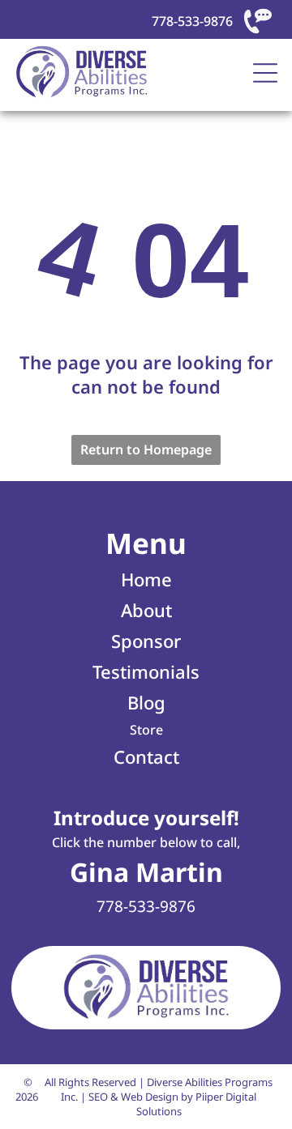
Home (146, 579)
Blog (146, 702)
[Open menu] (265, 73)
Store (146, 730)
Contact (146, 756)
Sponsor (146, 640)
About (146, 610)
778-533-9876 (192, 21)
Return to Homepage (146, 449)
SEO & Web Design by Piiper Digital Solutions (172, 1103)
